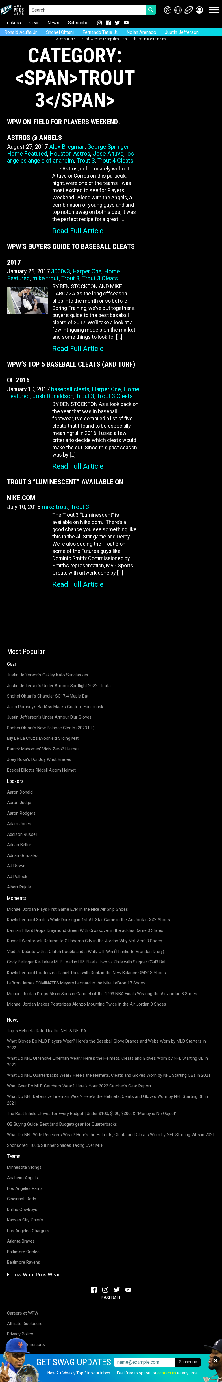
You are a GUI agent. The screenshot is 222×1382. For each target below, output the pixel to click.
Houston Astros (70, 153)
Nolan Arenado (141, 32)
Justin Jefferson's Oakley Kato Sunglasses (47, 675)
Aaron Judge (19, 802)
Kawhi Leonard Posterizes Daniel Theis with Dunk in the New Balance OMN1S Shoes (86, 972)
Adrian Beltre (19, 844)
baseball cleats (70, 389)
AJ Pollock (17, 876)
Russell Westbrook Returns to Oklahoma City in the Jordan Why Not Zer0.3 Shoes (84, 940)
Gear (34, 22)
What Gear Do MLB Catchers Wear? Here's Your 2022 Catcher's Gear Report (79, 1086)
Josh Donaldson (52, 396)
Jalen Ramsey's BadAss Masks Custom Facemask (55, 706)
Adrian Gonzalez (22, 855)
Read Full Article (77, 231)
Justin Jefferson (182, 32)
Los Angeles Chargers (28, 1230)
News (53, 22)
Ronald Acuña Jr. (20, 32)
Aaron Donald (20, 792)
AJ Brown (16, 865)
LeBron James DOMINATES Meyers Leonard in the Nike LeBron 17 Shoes (76, 983)
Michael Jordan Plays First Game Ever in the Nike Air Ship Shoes (67, 909)
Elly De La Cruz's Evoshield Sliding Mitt (43, 738)
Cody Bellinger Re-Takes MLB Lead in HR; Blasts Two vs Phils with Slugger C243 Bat (86, 962)
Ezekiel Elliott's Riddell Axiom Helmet (41, 770)
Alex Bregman (67, 146)
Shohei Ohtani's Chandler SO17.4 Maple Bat (47, 696)
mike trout (45, 278)
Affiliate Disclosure (24, 1323)
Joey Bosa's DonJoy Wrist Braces (39, 759)
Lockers (12, 22)
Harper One (87, 271)
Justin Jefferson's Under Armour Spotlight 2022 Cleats (59, 685)
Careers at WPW (22, 1313)
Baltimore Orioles (23, 1251)
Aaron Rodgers (21, 813)
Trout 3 (86, 160)
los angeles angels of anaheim (70, 157)
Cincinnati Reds (21, 1198)
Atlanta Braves (21, 1241)
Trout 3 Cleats (100, 278)
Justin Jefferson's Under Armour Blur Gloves (49, 717)
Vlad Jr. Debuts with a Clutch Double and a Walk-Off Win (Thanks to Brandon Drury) (85, 951)
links (134, 39)
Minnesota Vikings (24, 1167)
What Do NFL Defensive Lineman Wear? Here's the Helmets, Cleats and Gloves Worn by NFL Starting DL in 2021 (107, 1100)
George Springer (108, 146)
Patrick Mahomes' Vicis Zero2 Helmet (43, 749)
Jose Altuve (108, 153)
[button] (199, 10)
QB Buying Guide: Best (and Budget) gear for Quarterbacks (62, 1124)
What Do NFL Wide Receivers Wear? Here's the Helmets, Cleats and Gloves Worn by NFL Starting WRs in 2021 (111, 1134)
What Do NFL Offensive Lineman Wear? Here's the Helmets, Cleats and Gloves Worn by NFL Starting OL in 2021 (107, 1062)
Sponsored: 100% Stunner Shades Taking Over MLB (55, 1145)
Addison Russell (22, 834)
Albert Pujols (19, 887)
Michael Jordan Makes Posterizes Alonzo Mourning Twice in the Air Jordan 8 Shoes (86, 1004)
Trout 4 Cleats (115, 160)
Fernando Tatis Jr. (100, 32)
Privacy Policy (20, 1334)
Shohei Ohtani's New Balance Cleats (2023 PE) (51, 727)
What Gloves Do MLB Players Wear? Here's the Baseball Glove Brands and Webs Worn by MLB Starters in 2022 (106, 1044)
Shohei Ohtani (60, 32)
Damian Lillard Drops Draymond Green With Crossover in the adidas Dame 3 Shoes (85, 930)
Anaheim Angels (22, 1177)
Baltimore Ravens (23, 1262)
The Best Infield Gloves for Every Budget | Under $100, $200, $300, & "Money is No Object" (92, 1113)
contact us (166, 1373)
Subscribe (78, 22)
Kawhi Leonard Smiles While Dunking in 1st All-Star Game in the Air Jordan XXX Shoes (88, 919)
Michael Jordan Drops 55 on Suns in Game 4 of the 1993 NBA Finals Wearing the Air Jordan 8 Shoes (102, 993)
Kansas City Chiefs (25, 1220)
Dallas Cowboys (22, 1209)
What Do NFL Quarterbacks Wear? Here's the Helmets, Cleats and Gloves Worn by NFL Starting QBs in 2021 (108, 1075)
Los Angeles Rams (25, 1188)
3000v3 (60, 271)
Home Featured (27, 153)
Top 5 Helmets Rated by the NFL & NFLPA (46, 1030)
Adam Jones (19, 823)
